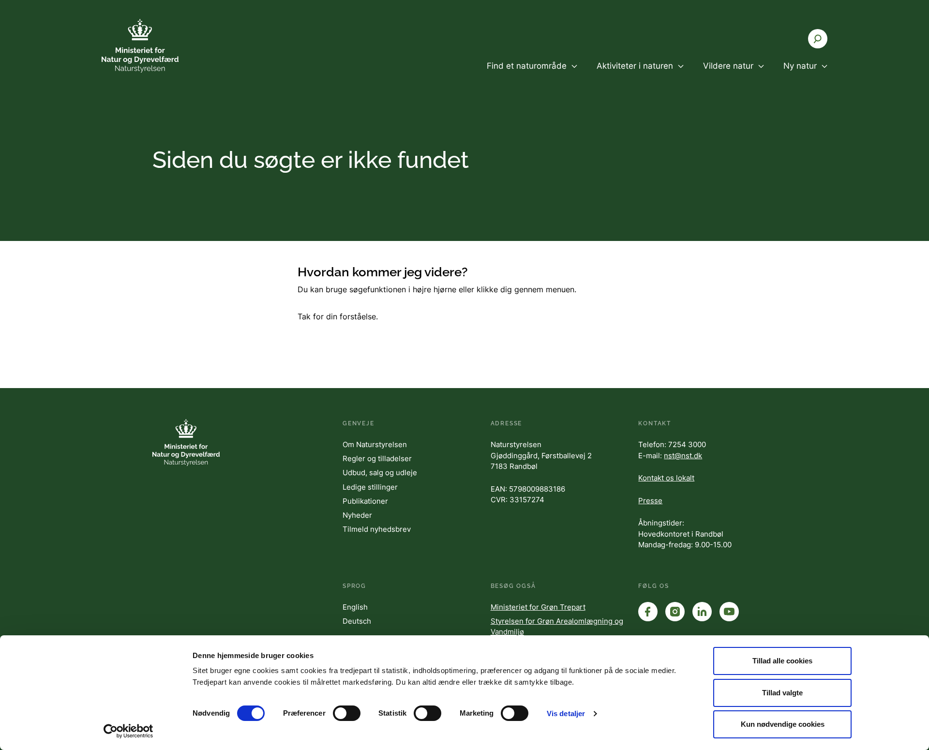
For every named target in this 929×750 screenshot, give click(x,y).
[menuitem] (532, 74)
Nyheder (357, 515)
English (355, 607)
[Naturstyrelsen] (160, 46)
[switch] (346, 713)
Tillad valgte (782, 693)
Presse (650, 500)
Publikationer (365, 501)
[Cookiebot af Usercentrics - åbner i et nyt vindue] (128, 731)
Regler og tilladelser (377, 458)
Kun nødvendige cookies (782, 724)
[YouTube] (729, 611)
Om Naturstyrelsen (375, 444)
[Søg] (817, 38)
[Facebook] (648, 611)
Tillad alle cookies (782, 661)
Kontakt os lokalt (666, 477)
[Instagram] (675, 611)
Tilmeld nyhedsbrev (377, 529)
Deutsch (357, 621)
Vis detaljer (566, 713)
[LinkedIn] (702, 611)
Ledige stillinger (370, 487)
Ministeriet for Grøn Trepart (538, 607)
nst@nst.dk (683, 455)
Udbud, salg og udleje (380, 472)
